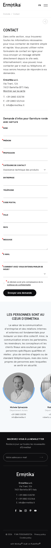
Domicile (7, 14)
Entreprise (8, 178)
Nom (5, 128)
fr (39, 5)
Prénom (7, 140)
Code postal (9, 202)
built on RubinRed (32, 544)
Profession (9, 153)
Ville (5, 215)
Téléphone (8, 190)
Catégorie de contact (14, 165)
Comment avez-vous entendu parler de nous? (23, 268)
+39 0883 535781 (15, 96)
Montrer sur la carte (14, 90)
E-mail (6, 254)
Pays (5, 227)
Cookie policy (25, 538)
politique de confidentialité (19, 285)
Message (7, 240)
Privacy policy (40, 534)
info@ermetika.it (15, 105)
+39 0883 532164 (15, 101)
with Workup (16, 544)
